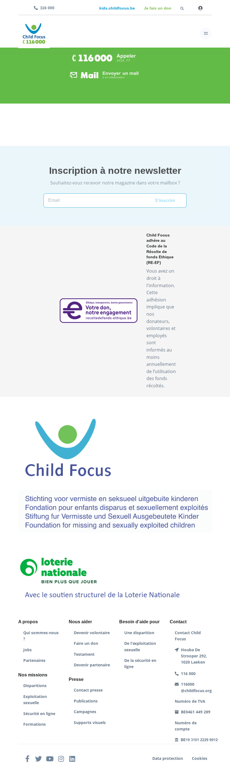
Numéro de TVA (190, 701)
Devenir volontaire (92, 632)
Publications (86, 701)
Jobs (27, 649)
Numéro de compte (186, 726)
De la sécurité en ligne (140, 663)
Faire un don (86, 643)
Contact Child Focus (188, 635)
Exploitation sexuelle (35, 699)
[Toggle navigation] (206, 33)
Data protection (167, 758)
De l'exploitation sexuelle (140, 646)
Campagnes (85, 711)
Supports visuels (90, 722)
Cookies (199, 758)
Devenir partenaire (92, 664)
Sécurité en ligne (39, 713)
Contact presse (88, 690)
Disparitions (35, 685)
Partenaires (34, 660)
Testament (84, 654)
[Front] (34, 33)
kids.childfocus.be (117, 8)
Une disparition (139, 632)
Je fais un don (157, 8)
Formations (34, 724)
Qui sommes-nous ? (41, 635)
